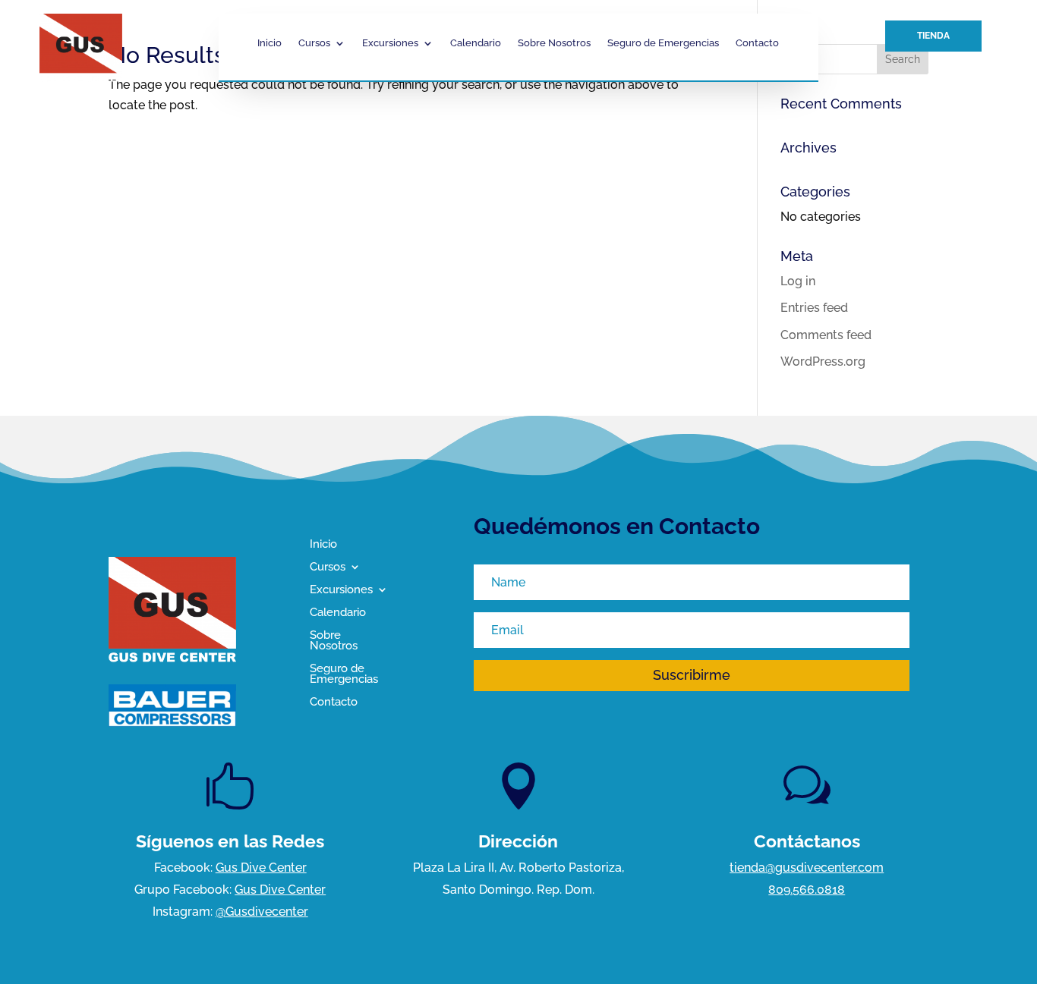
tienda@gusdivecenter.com (807, 867)
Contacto (757, 43)
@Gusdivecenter (262, 911)
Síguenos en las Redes (230, 841)
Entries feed (814, 307)
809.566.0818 (806, 889)
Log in (797, 281)
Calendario (475, 43)
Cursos (314, 43)
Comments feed (826, 335)
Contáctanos (807, 841)
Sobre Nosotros (554, 43)
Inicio (269, 43)
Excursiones (390, 43)
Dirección (518, 841)
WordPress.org (822, 361)
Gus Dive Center (261, 867)
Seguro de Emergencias (663, 43)
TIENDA (933, 35)
